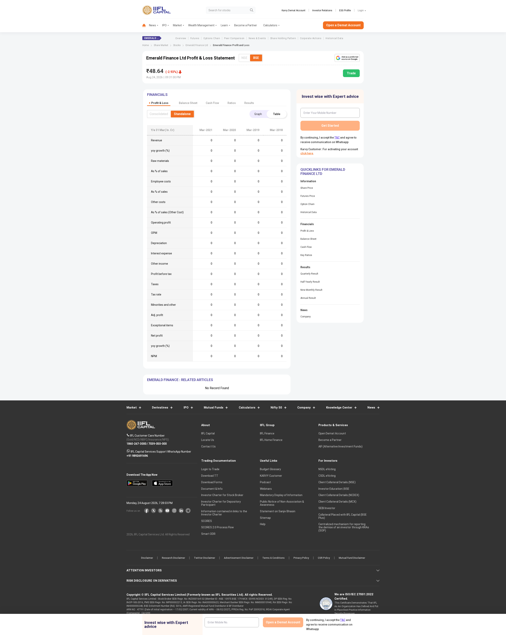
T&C (232, 343)
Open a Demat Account (225, 331)
